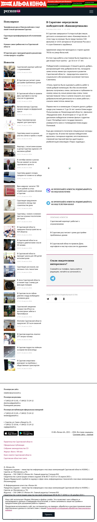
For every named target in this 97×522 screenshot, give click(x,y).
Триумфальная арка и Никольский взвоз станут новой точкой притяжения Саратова (22, 28)
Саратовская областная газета (15, 458)
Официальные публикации (14, 445)
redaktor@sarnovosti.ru (12, 393)
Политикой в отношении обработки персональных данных (48, 509)
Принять (48, 514)
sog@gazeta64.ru (10, 427)
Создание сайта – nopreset (83, 434)
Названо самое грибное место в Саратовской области (21, 45)
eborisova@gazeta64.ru (12, 403)
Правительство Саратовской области (18, 441)
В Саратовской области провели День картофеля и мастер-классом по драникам (68, 245)
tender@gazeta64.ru (11, 415)
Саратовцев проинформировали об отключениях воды (22, 36)
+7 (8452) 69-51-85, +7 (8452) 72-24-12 (18, 400)
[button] (90, 168)
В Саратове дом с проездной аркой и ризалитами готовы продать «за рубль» (22, 54)
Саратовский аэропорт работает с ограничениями (65, 222)
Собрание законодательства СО (16, 448)
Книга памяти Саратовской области (17, 455)
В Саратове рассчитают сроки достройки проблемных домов (68, 233)
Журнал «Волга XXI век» (13, 451)
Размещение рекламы (12, 405)
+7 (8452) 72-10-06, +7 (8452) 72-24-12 (18, 424)
